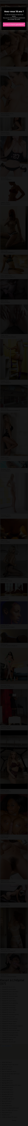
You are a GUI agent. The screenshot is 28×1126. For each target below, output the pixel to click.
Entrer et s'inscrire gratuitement (14, 24)
